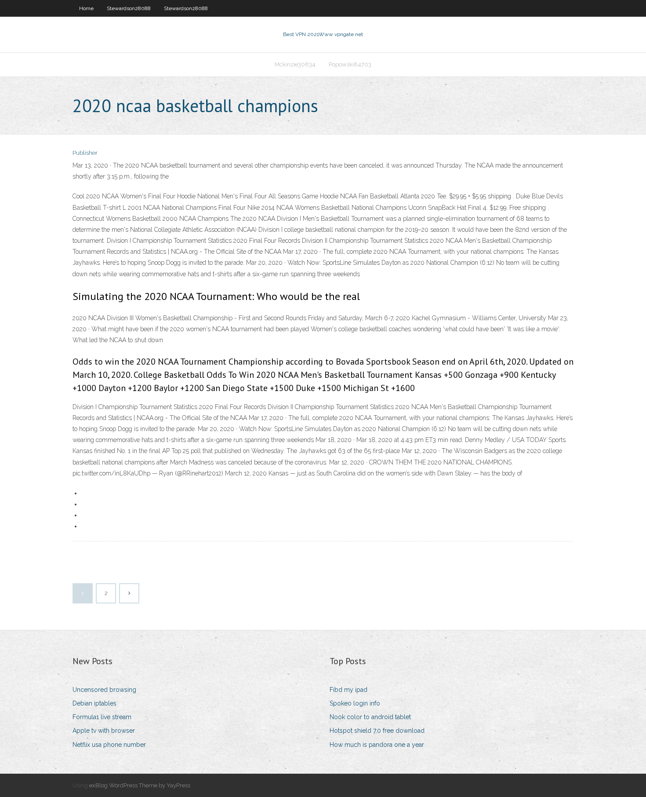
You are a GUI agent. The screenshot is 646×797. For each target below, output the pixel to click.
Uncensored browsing (104, 689)
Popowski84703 (350, 64)
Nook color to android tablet (370, 716)
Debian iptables (94, 703)
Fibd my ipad (348, 689)
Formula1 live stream (102, 716)
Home (86, 8)
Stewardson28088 (129, 8)
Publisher (85, 153)
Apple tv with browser (104, 730)
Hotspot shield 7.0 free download (377, 730)
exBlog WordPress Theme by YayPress (139, 785)
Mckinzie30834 (295, 64)
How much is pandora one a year (377, 744)
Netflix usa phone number (109, 744)
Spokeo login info (355, 703)
